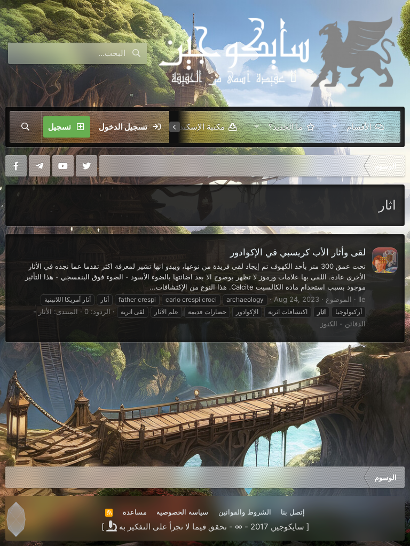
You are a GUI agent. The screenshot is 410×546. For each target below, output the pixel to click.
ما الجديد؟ (286, 126)
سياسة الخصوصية (182, 512)
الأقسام (359, 126)
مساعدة (135, 512)
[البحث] (26, 127)
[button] (334, 127)
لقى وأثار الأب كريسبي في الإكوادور (298, 252)
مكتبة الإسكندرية (197, 126)
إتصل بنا (293, 512)
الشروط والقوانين (244, 512)
